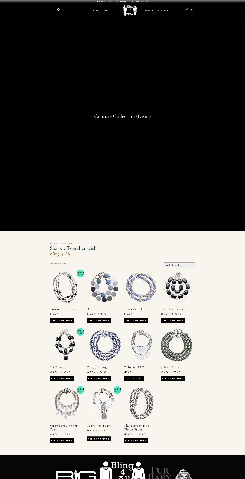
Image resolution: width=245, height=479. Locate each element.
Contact (163, 10)
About (107, 10)
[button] (192, 10)
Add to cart (133, 378)
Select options (61, 320)
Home (96, 10)
